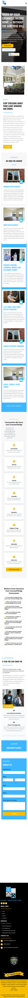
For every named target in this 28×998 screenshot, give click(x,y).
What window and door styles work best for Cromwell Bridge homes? (13, 622)
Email (4, 785)
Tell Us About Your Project (10, 800)
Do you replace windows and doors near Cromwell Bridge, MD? (13, 598)
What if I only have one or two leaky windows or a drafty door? (13, 643)
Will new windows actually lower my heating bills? (12, 612)
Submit (14, 814)
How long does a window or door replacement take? (12, 617)
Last (16, 782)
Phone (5, 793)
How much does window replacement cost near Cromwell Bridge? (13, 608)
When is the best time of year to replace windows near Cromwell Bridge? (13, 639)
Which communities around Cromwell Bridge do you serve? (12, 602)
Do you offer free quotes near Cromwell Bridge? (13, 627)
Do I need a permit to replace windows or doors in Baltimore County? (13, 633)
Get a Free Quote (8, 49)
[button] (26, 3)
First (4, 782)
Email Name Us (7, 769)
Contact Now (7, 45)
